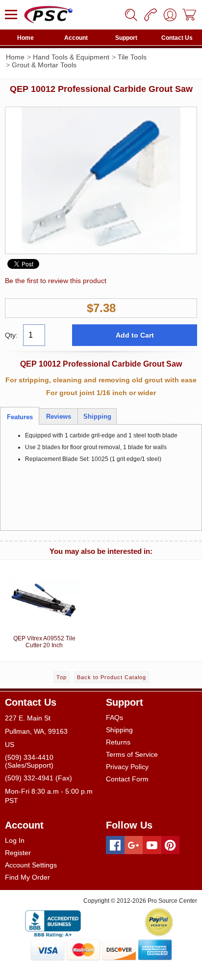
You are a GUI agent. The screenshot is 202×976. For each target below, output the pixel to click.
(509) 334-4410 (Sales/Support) (29, 761)
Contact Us (177, 37)
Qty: (11, 335)
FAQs (114, 717)
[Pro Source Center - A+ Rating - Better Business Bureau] (53, 922)
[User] (170, 15)
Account (76, 37)
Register (18, 853)
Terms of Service (132, 754)
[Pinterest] (170, 845)
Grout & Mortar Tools (44, 65)
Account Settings (31, 865)
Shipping (119, 730)
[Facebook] (115, 845)
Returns (118, 742)
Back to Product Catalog (111, 677)
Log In (15, 840)
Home (25, 37)
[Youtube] (152, 845)
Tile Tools (132, 57)
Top (61, 677)
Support (126, 37)
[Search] (131, 15)
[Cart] (190, 15)
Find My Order (27, 877)
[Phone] (150, 15)
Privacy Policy (127, 767)
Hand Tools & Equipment (71, 57)
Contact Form (127, 779)
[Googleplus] (134, 845)
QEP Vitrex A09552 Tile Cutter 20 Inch (44, 642)
